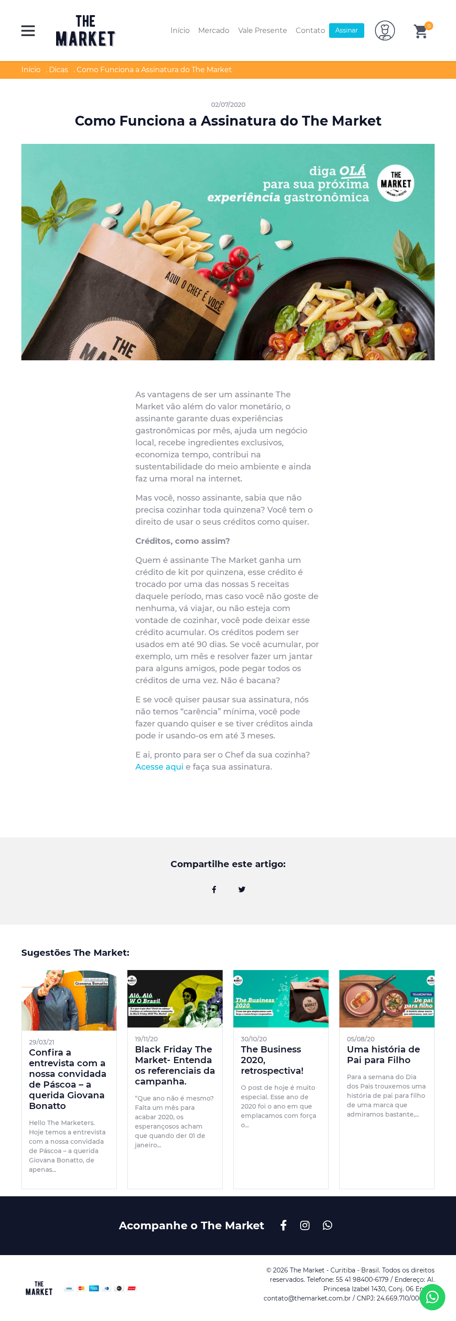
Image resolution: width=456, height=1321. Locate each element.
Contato (310, 30)
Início (180, 30)
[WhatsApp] (328, 1225)
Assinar (346, 30)
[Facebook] (214, 890)
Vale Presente (262, 30)
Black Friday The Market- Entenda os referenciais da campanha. (175, 1065)
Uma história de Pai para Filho (383, 1054)
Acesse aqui (159, 767)
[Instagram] (306, 1225)
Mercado (213, 30)
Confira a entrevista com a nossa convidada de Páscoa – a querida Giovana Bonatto (67, 1079)
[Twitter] (242, 890)
